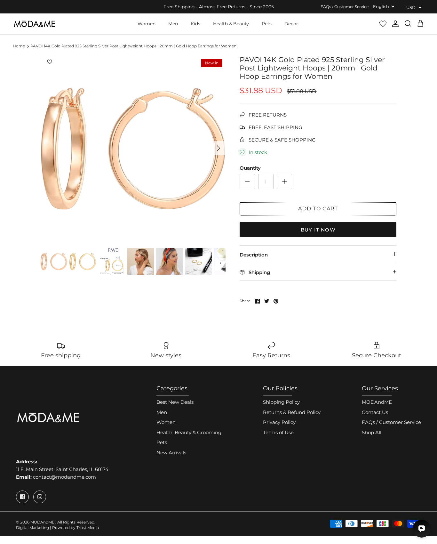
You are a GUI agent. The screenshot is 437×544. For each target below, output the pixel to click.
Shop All (371, 432)
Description (254, 255)
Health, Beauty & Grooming (188, 432)
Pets (267, 24)
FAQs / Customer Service (345, 6)
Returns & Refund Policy (292, 412)
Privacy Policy (279, 422)
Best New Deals (175, 402)
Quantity (250, 168)
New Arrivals (171, 453)
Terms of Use (278, 432)
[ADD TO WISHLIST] (50, 62)
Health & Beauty (231, 24)
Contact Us (375, 412)
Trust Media (87, 527)
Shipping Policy (281, 402)
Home (19, 46)
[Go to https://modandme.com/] (34, 24)
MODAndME (377, 402)
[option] (133, 148)
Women (146, 24)
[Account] (395, 24)
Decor (291, 24)
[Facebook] (22, 497)
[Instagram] (39, 497)
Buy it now (318, 230)
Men (173, 24)
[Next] (218, 148)
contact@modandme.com (64, 477)
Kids (195, 24)
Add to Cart (318, 209)
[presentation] (44, 263)
